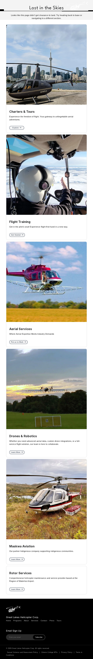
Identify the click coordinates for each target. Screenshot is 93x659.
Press (52, 621)
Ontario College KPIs (49, 652)
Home (8, 621)
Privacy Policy (66, 652)
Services (34, 621)
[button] (5, 6)
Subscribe (38, 637)
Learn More (15, 452)
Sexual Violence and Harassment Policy (22, 652)
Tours (59, 621)
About (26, 621)
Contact (44, 621)
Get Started (16, 235)
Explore (15, 128)
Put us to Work (17, 342)
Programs (17, 621)
